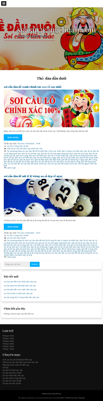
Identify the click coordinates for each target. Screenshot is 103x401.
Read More (13, 137)
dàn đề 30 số (9, 161)
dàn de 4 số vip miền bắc (58, 155)
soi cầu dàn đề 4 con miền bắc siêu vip (20, 289)
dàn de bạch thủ (27, 159)
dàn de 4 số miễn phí (38, 155)
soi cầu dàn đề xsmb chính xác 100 (35, 163)
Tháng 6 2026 (8, 336)
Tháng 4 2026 (8, 341)
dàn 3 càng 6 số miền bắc (72, 151)
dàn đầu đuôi (55, 159)
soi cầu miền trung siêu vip (14, 378)
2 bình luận (11, 168)
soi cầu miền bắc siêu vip (13, 375)
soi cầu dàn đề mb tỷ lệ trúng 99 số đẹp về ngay (33, 176)
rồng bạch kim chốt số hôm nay (16, 365)
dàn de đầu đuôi (41, 159)
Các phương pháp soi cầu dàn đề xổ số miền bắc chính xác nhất (34, 151)
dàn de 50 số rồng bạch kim (81, 155)
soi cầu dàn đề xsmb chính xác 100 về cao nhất (32, 86)
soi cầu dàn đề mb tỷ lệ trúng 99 (78, 253)
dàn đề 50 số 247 (48, 161)
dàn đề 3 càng (91, 159)
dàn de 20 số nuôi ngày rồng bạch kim (57, 153)
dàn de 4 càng (22, 155)
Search (34, 264)
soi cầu (5, 367)
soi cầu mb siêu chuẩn (16, 238)
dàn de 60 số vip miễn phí (68, 157)
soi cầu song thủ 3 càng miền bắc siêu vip (21, 297)
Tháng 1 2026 (8, 349)
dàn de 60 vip (13, 159)
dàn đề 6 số (61, 161)
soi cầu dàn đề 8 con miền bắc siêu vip (20, 281)
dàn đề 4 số (35, 161)
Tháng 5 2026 (8, 338)
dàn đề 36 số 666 (22, 161)
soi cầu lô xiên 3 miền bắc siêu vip (18, 293)
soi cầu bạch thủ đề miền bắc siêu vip (20, 285)
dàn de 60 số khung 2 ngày (44, 157)
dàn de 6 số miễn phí (24, 157)
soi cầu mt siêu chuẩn (12, 383)
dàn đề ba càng (73, 161)
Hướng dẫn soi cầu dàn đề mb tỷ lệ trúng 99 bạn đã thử (27, 253)
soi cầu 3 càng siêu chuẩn (18, 146)
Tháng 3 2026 (8, 343)
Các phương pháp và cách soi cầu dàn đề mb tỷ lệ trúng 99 (31, 240)
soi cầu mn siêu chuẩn (12, 381)
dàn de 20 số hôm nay (31, 153)
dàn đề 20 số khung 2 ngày (73, 159)
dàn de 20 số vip (81, 153)
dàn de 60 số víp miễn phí (88, 247)
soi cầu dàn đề (14, 163)
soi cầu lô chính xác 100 (12, 370)
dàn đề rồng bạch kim (86, 251)
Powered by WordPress (51, 393)
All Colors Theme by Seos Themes (71, 398)
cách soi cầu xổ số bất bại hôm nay (17, 359)
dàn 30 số (88, 151)
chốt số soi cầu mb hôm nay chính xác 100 (24, 148)
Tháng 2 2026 (8, 346)
